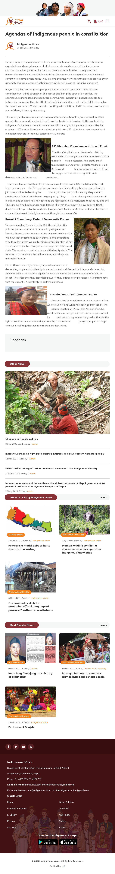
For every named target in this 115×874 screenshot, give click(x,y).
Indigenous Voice (28, 44)
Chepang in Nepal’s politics (21, 438)
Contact (63, 827)
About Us (64, 808)
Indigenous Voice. (50, 861)
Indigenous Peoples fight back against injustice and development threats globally (54, 453)
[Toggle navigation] (106, 21)
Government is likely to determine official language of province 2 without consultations (30, 606)
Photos (11, 821)
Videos (62, 821)
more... (103, 497)
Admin (35, 444)
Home (10, 802)
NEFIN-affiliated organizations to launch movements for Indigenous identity (51, 468)
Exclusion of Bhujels (21, 727)
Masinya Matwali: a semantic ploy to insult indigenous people (83, 675)
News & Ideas (66, 802)
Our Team (64, 814)
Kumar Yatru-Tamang (95, 668)
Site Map (11, 827)
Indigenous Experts (17, 808)
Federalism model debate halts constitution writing (29, 547)
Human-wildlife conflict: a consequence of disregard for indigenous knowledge (81, 549)
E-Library (12, 814)
